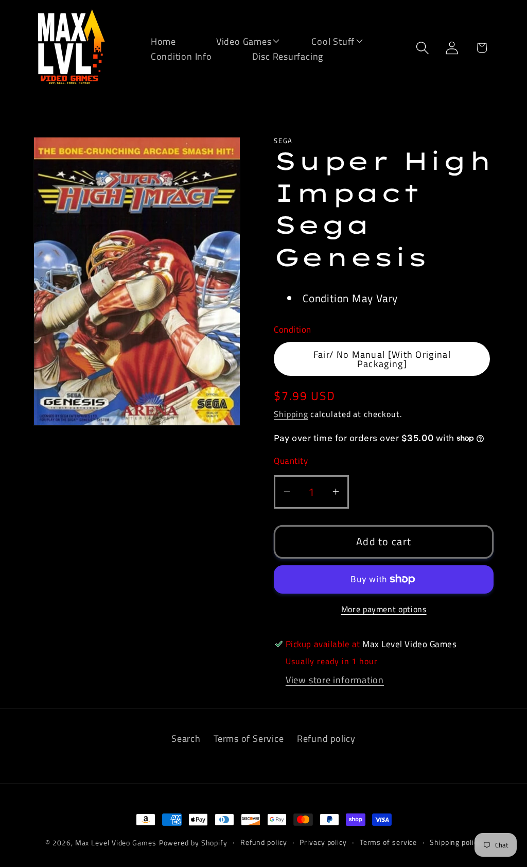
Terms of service (388, 842)
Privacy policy (323, 842)
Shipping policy (456, 842)
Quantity (291, 461)
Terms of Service (249, 738)
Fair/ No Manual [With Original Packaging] (382, 359)
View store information (335, 679)
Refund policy (326, 738)
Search (186, 738)
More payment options (384, 609)
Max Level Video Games (115, 842)
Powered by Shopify (193, 842)
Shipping (291, 414)
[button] (237, 40)
